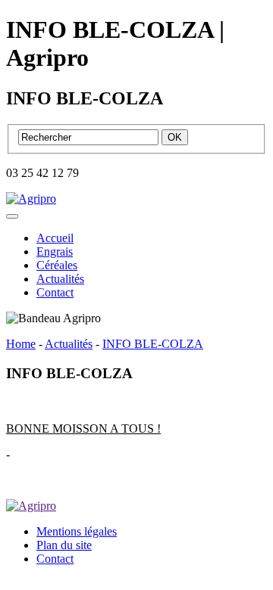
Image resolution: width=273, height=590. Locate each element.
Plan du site (64, 545)
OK (175, 137)
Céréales (56, 265)
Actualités (60, 278)
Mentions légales (76, 531)
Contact (55, 292)
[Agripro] (31, 198)
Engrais (54, 251)
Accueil (55, 237)
